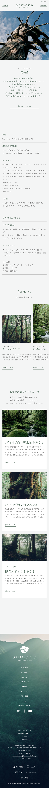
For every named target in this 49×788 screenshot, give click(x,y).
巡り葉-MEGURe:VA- (10, 271)
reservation (24, 756)
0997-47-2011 (24, 753)
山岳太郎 (6, 262)
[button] (21, 58)
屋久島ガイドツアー (10, 268)
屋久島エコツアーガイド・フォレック (17, 265)
